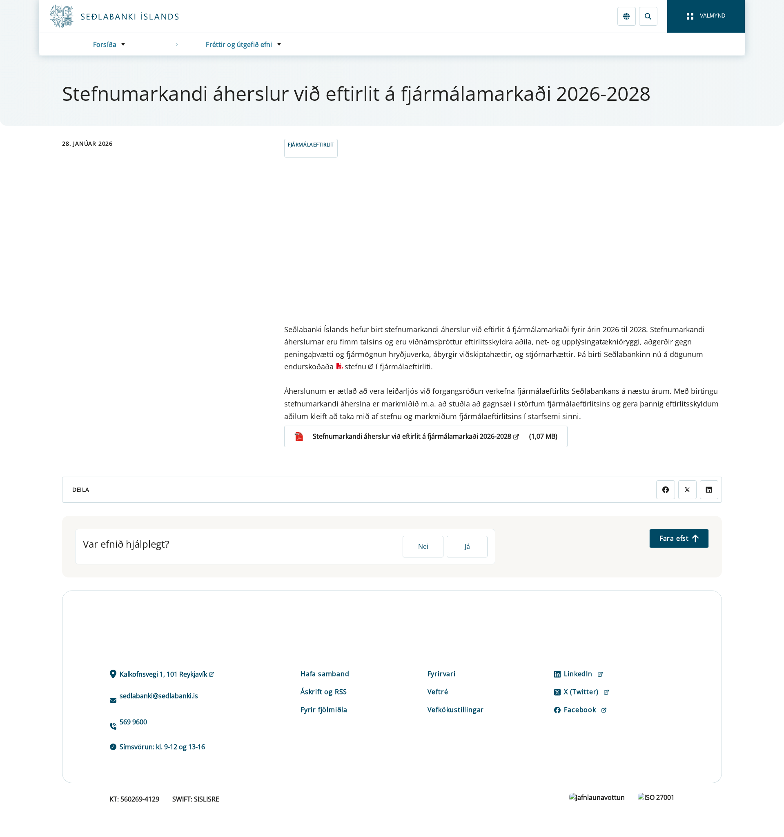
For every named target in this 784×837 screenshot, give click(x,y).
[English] (626, 16)
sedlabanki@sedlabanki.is (159, 695)
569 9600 (133, 721)
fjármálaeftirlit (311, 144)
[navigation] (706, 16)
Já (467, 546)
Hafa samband (325, 673)
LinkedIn (578, 673)
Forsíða (104, 44)
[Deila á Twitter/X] (687, 489)
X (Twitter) (581, 691)
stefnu (355, 366)
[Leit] (648, 16)
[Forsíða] (127, 16)
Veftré (438, 691)
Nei (423, 546)
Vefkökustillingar (456, 709)
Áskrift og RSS (324, 691)
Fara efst (674, 538)
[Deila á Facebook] (665, 489)
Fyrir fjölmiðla (324, 709)
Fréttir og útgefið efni (239, 44)
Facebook (580, 709)
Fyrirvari (442, 673)
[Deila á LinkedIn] (709, 489)
